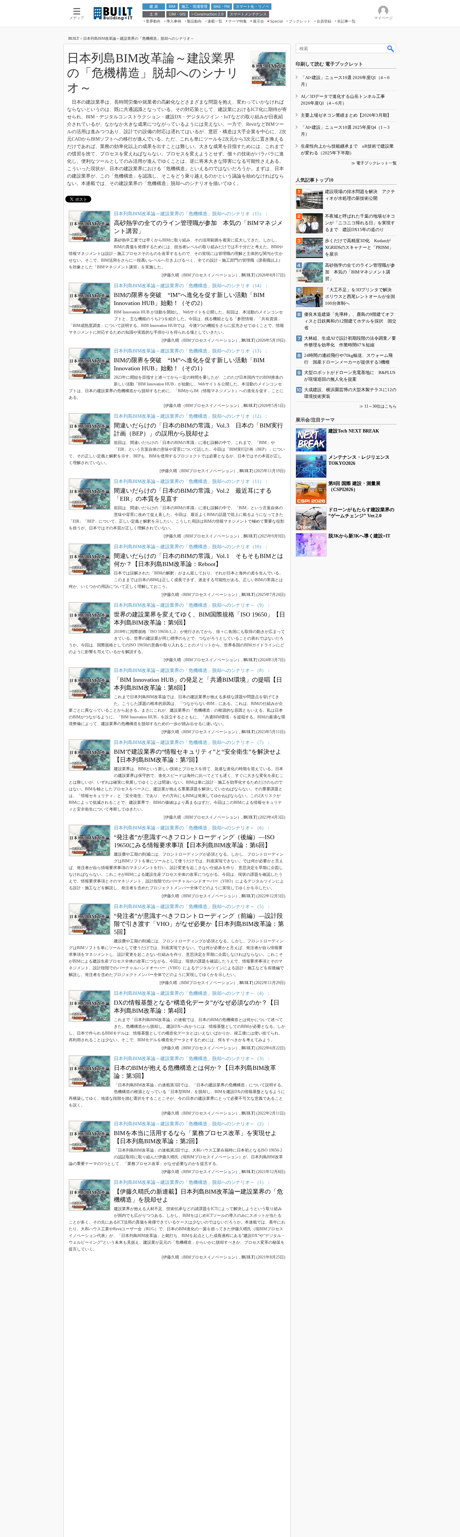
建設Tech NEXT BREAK (353, 431)
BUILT (73, 38)
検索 (391, 48)
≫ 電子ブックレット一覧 (374, 163)
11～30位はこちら (380, 406)
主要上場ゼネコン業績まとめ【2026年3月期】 (346, 115)
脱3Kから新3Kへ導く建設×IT (359, 535)
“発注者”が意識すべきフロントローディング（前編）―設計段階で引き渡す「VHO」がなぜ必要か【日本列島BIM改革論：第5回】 (199, 923)
